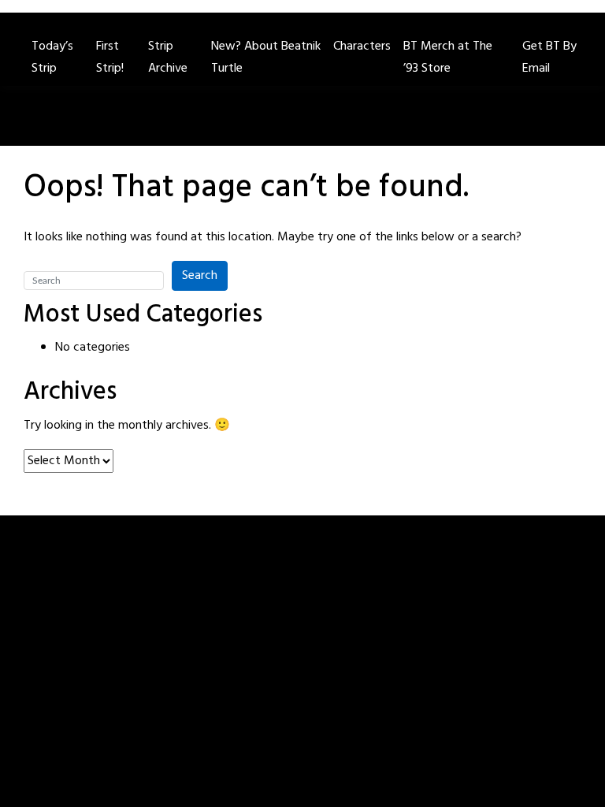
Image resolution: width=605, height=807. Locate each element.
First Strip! (110, 57)
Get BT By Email (549, 57)
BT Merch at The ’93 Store (447, 57)
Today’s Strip (52, 57)
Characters (362, 46)
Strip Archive (167, 57)
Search (199, 276)
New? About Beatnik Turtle (266, 57)
